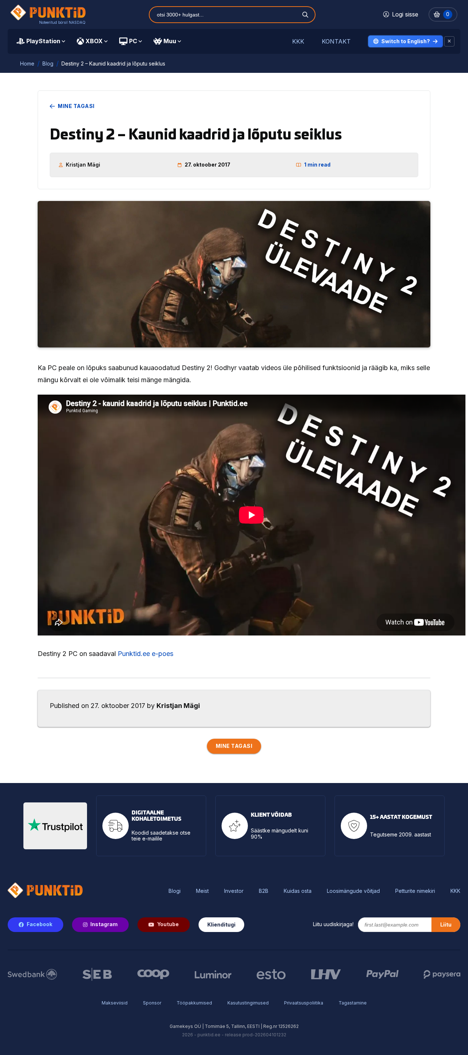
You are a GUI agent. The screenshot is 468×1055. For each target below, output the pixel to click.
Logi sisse (405, 14)
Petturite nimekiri (415, 891)
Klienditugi (221, 924)
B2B (263, 891)
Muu (169, 41)
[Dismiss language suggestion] (449, 41)
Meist (202, 891)
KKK (298, 41)
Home (27, 63)
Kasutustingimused (248, 1003)
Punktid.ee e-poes (145, 653)
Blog (47, 63)
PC (133, 41)
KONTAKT (336, 41)
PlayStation (43, 41)
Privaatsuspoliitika (303, 1003)
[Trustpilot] (55, 826)
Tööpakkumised (194, 1003)
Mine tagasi (76, 106)
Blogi (175, 891)
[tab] (41, 41)
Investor (234, 891)
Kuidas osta (298, 891)
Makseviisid (115, 1003)
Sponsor (152, 1003)
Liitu (446, 924)
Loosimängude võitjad (353, 891)
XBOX (94, 41)
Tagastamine (353, 1003)
